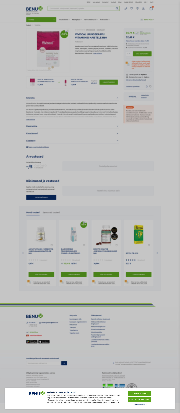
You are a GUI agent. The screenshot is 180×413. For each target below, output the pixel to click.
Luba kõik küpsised (139, 393)
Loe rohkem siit (113, 402)
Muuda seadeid (139, 404)
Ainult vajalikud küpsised (139, 399)
